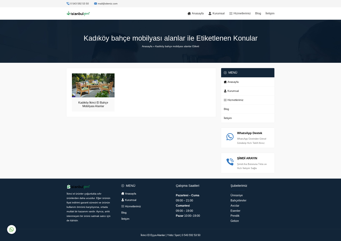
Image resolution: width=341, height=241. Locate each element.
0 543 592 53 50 (79, 3)
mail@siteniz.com (108, 3)
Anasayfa (147, 46)
